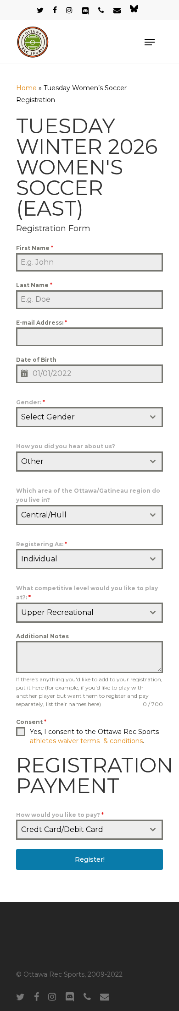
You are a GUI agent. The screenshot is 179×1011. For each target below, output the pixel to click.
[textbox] (80, 417)
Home (26, 88)
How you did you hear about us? (65, 446)
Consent (31, 721)
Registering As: (41, 544)
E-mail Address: (41, 322)
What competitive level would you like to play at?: (87, 593)
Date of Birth (36, 359)
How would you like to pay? (60, 814)
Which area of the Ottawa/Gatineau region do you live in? (88, 495)
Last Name (34, 285)
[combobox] (89, 417)
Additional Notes (42, 636)
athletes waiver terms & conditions (86, 741)
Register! (90, 859)
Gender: (30, 402)
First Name (34, 248)
